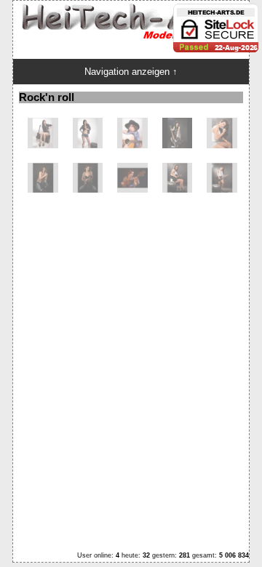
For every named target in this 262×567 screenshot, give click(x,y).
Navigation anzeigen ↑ (131, 71)
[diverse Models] (43, 145)
